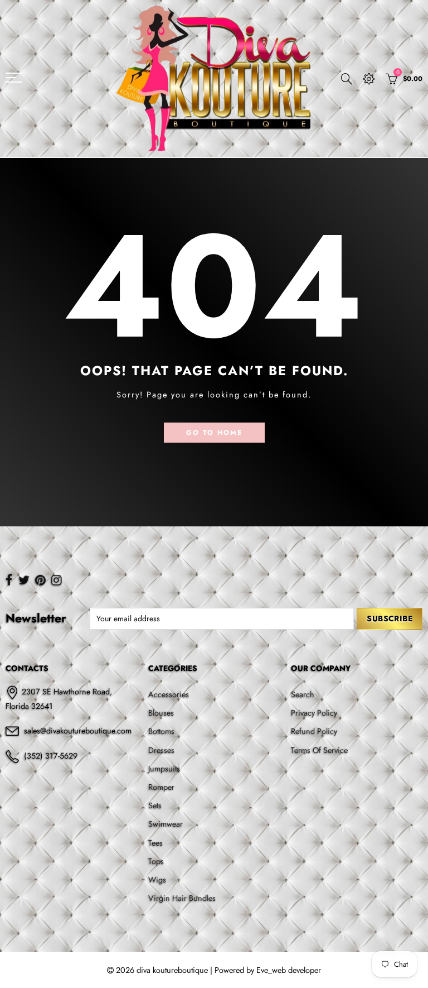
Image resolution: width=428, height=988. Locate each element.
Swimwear (165, 823)
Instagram (56, 580)
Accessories (168, 694)
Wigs (157, 879)
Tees (155, 842)
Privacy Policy (314, 712)
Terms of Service (319, 750)
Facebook (9, 580)
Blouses (161, 712)
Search (302, 694)
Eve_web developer (288, 970)
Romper (161, 787)
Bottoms (161, 731)
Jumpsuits (164, 768)
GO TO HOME (214, 433)
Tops (156, 861)
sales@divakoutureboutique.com (78, 730)
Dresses (161, 750)
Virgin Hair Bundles (182, 898)
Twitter (24, 580)
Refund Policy (314, 731)
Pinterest (40, 580)
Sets (155, 805)
